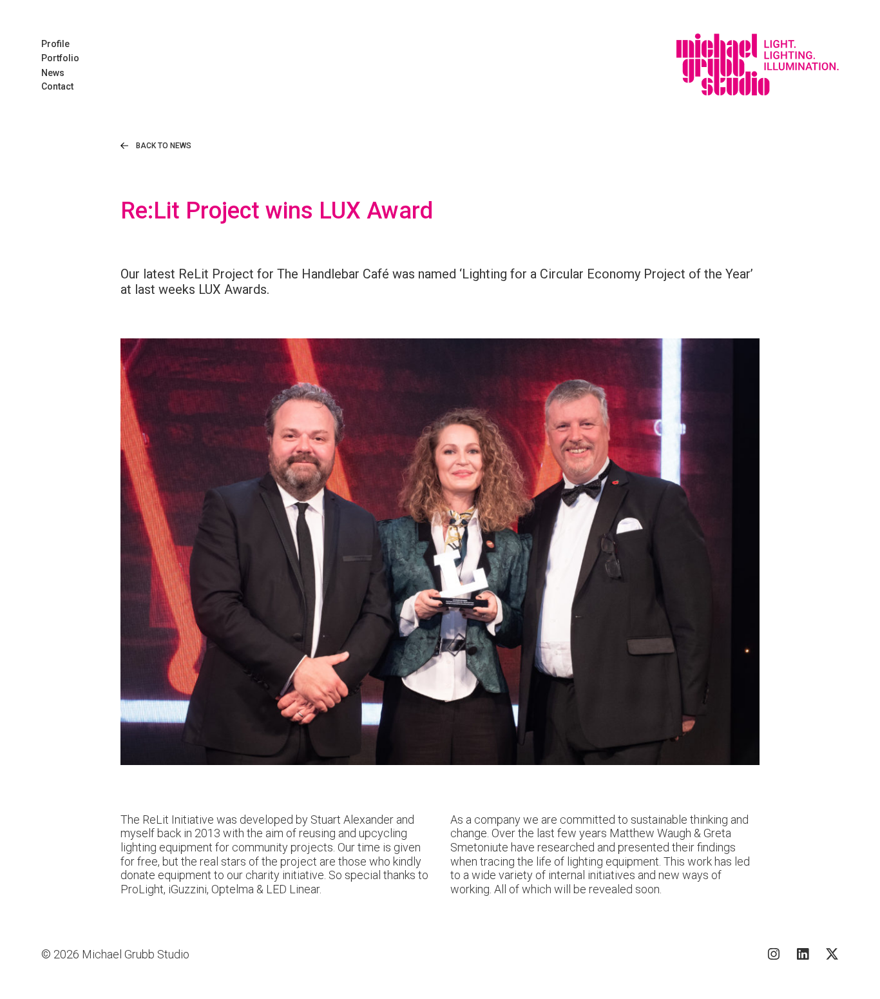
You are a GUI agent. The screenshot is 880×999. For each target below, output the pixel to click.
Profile (55, 43)
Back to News (163, 146)
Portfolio (60, 58)
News (52, 72)
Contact (57, 86)
